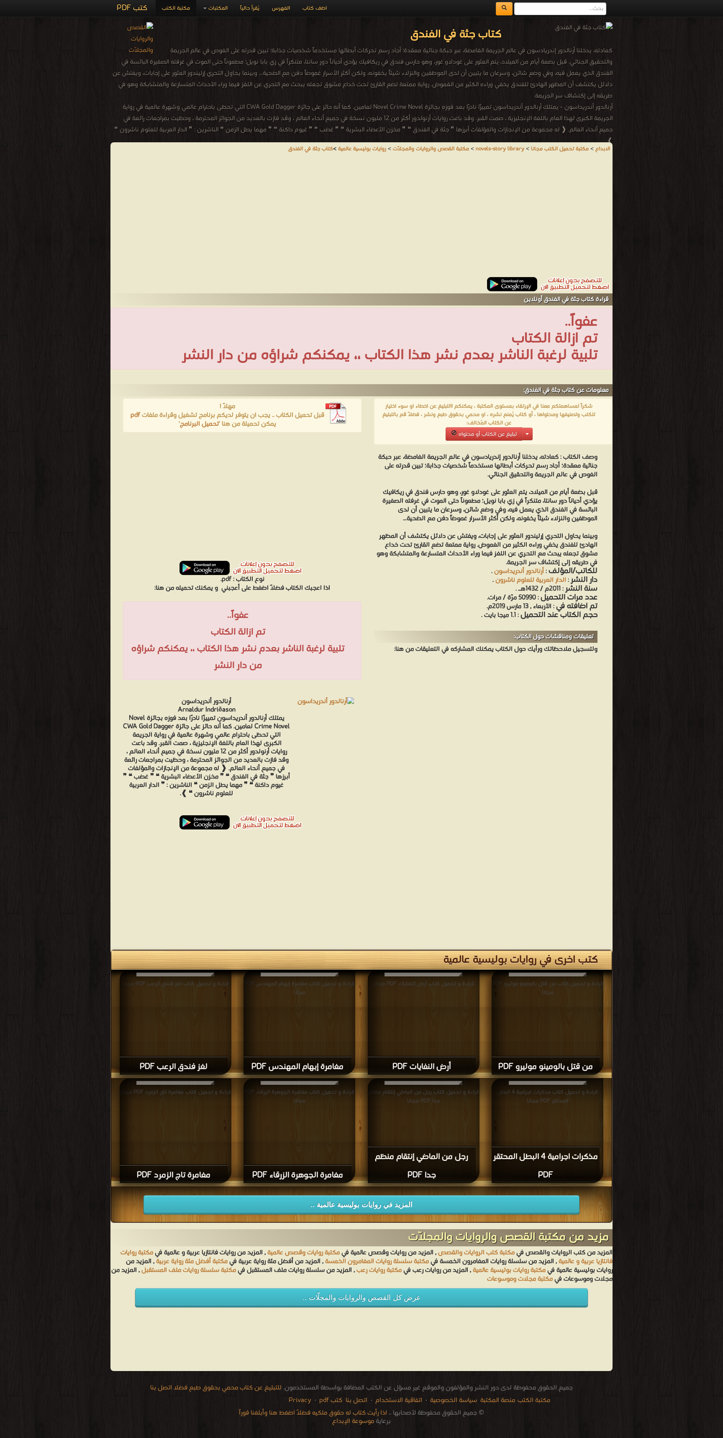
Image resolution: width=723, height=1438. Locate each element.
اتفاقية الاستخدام (398, 1400)
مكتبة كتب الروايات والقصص (476, 1252)
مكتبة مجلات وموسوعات (520, 1279)
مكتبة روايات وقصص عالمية (303, 1252)
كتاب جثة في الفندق (310, 149)
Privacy (300, 1400)
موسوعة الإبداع (353, 1421)
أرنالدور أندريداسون (519, 571)
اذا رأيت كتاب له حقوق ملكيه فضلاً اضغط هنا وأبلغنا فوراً (313, 1413)
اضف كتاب (315, 8)
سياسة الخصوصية (453, 1400)
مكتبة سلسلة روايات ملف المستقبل (188, 1270)
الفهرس (281, 8)
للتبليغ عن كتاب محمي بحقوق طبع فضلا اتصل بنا (216, 1388)
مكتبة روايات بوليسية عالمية (509, 1270)
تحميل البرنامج (199, 424)
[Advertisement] (361, 218)
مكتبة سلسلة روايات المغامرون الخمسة (377, 1261)
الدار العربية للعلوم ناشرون (530, 580)
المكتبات (217, 8)
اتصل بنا (355, 1400)
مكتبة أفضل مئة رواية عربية (192, 1261)
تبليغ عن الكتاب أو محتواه (487, 434)
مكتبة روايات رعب (378, 1270)
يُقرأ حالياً (249, 8)
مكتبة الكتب (176, 8)
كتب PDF (132, 8)
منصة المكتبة (497, 1400)
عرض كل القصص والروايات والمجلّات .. (361, 1298)
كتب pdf (330, 1400)
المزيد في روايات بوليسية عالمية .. (361, 1205)
